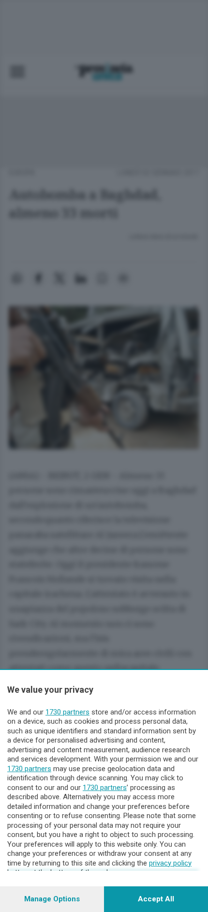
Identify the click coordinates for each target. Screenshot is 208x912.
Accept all (156, 899)
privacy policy (170, 863)
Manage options (52, 899)
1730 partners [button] (67, 712)
